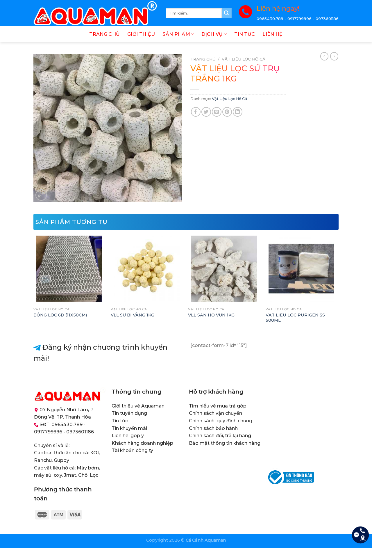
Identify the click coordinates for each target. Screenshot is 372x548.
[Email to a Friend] (216, 112)
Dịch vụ (212, 34)
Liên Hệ (272, 34)
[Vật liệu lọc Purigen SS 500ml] (301, 269)
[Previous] (33, 283)
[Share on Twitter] (206, 112)
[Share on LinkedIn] (237, 112)
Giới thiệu (141, 34)
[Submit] (227, 13)
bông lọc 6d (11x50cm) (60, 315)
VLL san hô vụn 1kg (211, 315)
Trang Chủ (104, 34)
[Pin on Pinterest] (227, 112)
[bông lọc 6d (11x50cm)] (69, 269)
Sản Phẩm (176, 34)
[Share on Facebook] (196, 112)
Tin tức (244, 34)
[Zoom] (41, 195)
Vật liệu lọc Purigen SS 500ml (295, 317)
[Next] (336, 283)
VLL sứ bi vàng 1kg (132, 315)
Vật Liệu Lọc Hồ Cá (243, 59)
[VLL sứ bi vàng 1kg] (147, 269)
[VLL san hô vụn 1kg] (224, 269)
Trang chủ (203, 59)
